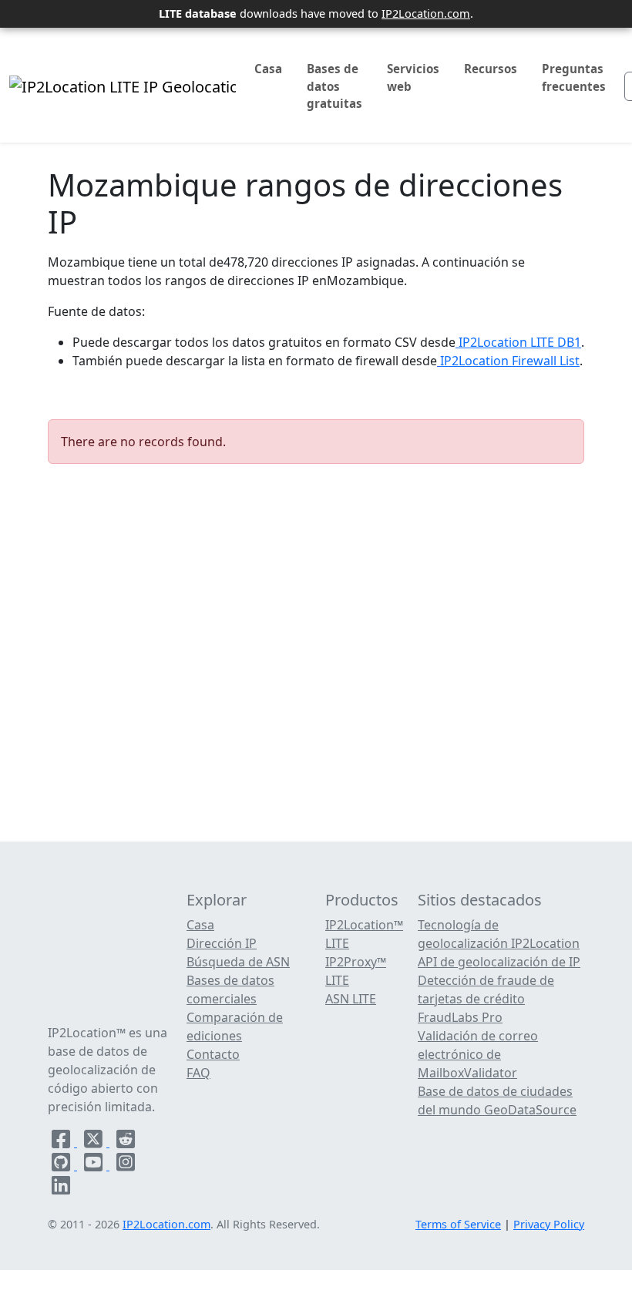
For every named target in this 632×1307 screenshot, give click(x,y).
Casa (268, 68)
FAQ (198, 1072)
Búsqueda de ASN (238, 961)
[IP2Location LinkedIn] (61, 1188)
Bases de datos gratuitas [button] (334, 86)
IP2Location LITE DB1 (518, 342)
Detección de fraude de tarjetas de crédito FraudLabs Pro (486, 999)
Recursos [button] (490, 68)
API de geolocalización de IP (499, 961)
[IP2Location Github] (62, 1165)
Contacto (213, 1054)
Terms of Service (458, 1224)
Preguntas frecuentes (574, 77)
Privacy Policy (548, 1224)
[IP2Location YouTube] (94, 1165)
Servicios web (413, 77)
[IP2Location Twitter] (94, 1142)
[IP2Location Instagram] (126, 1165)
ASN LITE (350, 998)
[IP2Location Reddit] (126, 1142)
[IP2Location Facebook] (62, 1142)
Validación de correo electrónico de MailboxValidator (478, 1054)
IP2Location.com (426, 13)
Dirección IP (222, 943)
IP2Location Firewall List (508, 360)
